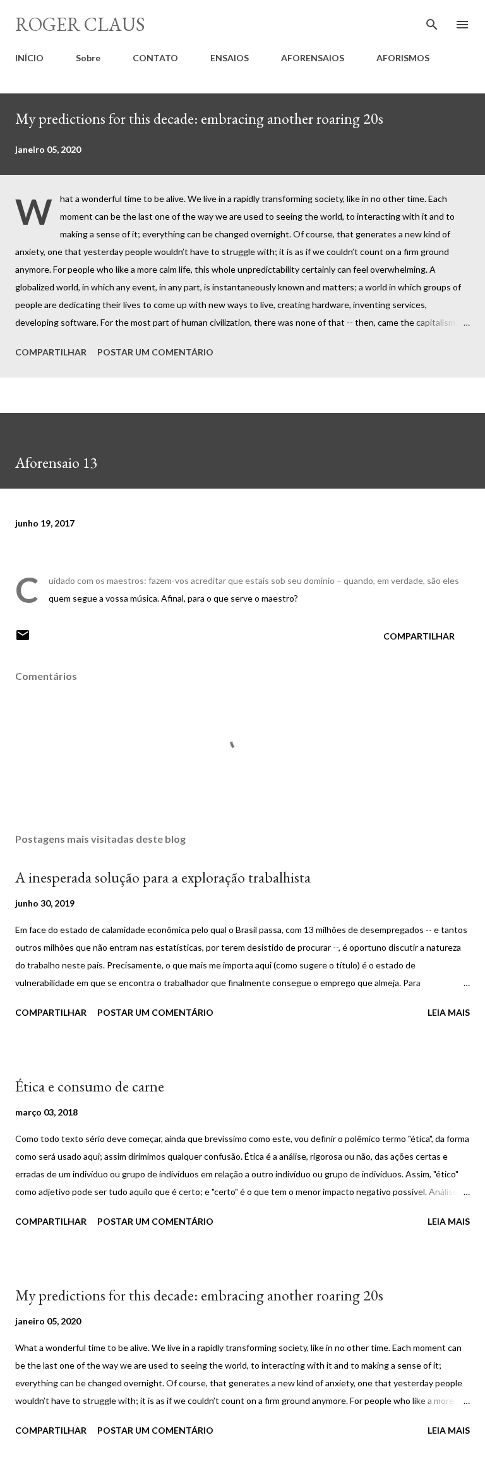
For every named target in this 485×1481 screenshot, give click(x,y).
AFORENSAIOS (312, 57)
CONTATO (155, 57)
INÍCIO (29, 57)
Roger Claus (80, 24)
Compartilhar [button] (51, 352)
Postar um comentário (155, 352)
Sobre (88, 57)
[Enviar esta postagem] (22, 639)
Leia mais (449, 1012)
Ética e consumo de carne (89, 1086)
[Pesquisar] (432, 22)
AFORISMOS (402, 57)
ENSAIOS (229, 57)
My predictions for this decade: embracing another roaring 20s (199, 118)
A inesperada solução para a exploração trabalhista (163, 877)
